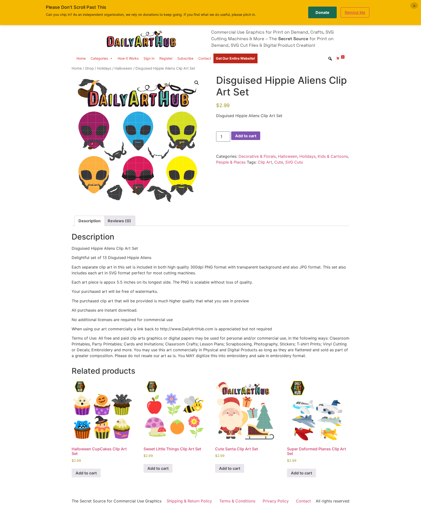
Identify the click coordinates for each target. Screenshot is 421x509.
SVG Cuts (294, 162)
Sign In (149, 58)
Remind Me (355, 12)
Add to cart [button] (86, 473)
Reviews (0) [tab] (119, 220)
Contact (204, 58)
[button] (196, 82)
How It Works (128, 58)
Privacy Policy (276, 501)
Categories (99, 58)
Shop (89, 68)
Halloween (123, 68)
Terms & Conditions (237, 501)
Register (165, 58)
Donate (322, 12)
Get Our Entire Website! (235, 58)
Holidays (104, 68)
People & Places (231, 162)
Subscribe (185, 58)
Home (81, 58)
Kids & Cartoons (333, 156)
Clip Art (265, 162)
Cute (278, 162)
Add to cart (245, 135)
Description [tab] (89, 220)
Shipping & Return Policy (189, 501)
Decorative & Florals (257, 156)
